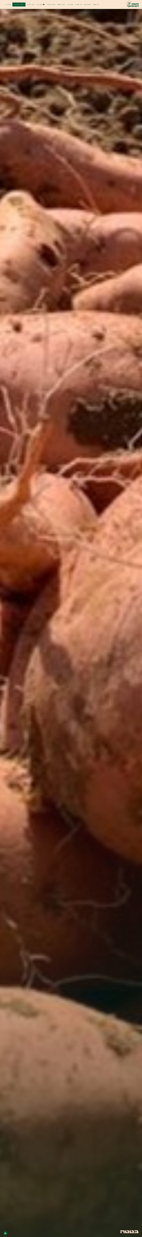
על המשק (96, 4)
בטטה (129, 1232)
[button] (5, 1233)
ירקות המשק (61, 4)
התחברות (8, 4)
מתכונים (70, 4)
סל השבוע (78, 4)
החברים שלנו (51, 4)
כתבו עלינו (30, 4)
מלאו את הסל (19, 4)
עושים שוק (87, 4)
